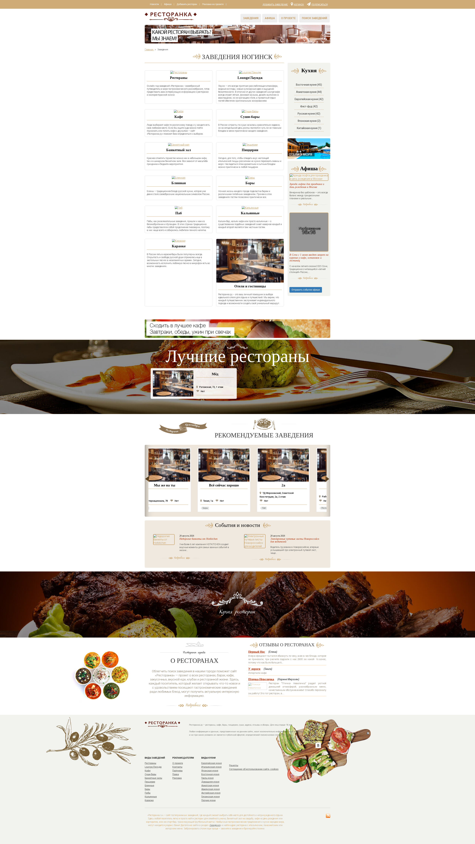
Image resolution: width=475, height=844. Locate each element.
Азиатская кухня (210, 785)
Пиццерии (250, 150)
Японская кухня (209, 770)
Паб (178, 213)
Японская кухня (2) (309, 120)
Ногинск (299, 4)
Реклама (177, 778)
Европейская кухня (211, 763)
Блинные (149, 785)
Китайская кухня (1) (309, 128)
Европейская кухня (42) (309, 99)
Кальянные (250, 213)
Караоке (179, 246)
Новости (154, 4)
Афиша (167, 4)
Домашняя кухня (210, 782)
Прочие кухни (208, 800)
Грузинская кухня (210, 796)
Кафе (178, 117)
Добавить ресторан (187, 4)
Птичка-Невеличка (261, 679)
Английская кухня (210, 793)
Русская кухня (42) (309, 113)
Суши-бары (250, 117)
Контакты (177, 767)
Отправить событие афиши (305, 290)
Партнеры (177, 770)
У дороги (254, 668)
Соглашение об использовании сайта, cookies (254, 769)
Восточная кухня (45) (309, 84)
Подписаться (320, 4)
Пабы (147, 793)
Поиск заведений (314, 18)
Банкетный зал (178, 150)
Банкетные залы (153, 778)
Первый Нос (256, 651)
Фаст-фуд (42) (309, 106)
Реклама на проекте (213, 4)
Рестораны (178, 78)
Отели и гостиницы (250, 286)
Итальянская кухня (211, 767)
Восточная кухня (210, 774)
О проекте (288, 18)
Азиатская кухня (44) (309, 91)
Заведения (250, 18)
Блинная (178, 183)
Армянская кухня (210, 789)
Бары (250, 183)
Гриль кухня (207, 778)
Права (175, 774)
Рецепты (233, 765)
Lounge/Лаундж (250, 78)
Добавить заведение (275, 4)
